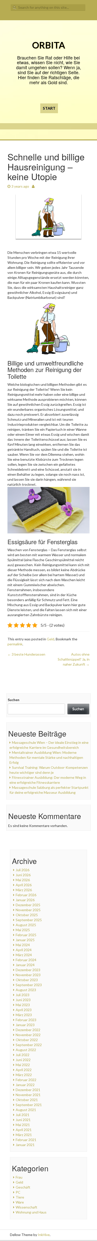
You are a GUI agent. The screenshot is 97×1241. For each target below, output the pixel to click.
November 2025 (28, 910)
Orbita (48, 44)
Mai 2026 (23, 880)
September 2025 (29, 920)
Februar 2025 (26, 935)
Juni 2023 (23, 1000)
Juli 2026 (22, 870)
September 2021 (29, 1105)
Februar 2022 (26, 1080)
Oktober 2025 (27, 915)
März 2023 (24, 1015)
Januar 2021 (25, 1145)
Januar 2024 (25, 965)
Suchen (13, 700)
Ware (20, 1202)
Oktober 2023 (27, 980)
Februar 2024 (26, 960)
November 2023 (28, 975)
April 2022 (24, 1070)
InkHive (44, 1235)
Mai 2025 (23, 930)
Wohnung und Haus (31, 1212)
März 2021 (24, 1135)
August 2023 (26, 990)
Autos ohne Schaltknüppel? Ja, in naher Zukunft (74, 659)
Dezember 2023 (28, 970)
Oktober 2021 (27, 1100)
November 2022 (28, 1035)
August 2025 (26, 925)
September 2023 (29, 985)
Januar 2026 (25, 900)
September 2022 (29, 1045)
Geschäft (23, 1187)
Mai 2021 (23, 1125)
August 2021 (26, 1110)
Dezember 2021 (28, 1090)
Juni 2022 (23, 1060)
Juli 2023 (22, 995)
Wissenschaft (26, 1207)
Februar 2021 (26, 1140)
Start (49, 108)
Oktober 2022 (27, 1040)
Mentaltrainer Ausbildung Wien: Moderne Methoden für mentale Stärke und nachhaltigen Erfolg (46, 757)
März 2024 (24, 955)
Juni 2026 (23, 875)
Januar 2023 (25, 1025)
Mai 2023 (23, 1005)
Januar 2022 (25, 1085)
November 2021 (28, 1095)
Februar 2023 (26, 1020)
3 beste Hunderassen (26, 654)
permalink (14, 644)
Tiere (20, 1197)
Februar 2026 (26, 895)
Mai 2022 (23, 1065)
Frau (19, 1177)
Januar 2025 (25, 940)
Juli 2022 (22, 1055)
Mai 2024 (23, 945)
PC (18, 1192)
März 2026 (24, 890)
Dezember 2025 (28, 905)
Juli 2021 (22, 1115)
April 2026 (24, 885)
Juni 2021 (23, 1120)
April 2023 (24, 1010)
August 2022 (26, 1050)
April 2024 (24, 950)
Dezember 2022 (28, 1030)
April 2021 (24, 1130)
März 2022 (24, 1075)
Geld (50, 639)
